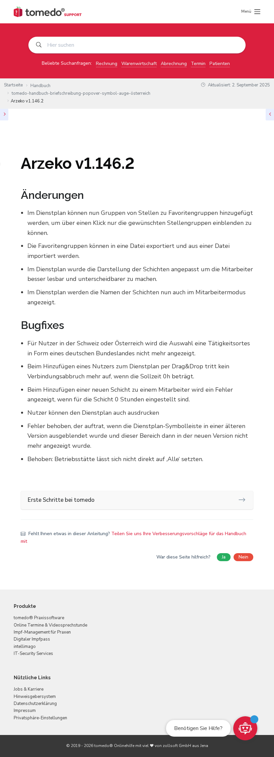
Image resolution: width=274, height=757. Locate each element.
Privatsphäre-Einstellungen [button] (40, 718)
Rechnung (106, 63)
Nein (243, 557)
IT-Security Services (33, 654)
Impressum (25, 711)
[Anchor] (89, 195)
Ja (224, 557)
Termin (198, 63)
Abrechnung (174, 63)
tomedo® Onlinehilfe (114, 745)
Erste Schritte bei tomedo (61, 500)
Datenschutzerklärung (35, 704)
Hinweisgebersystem (35, 697)
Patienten (220, 63)
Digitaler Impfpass (32, 639)
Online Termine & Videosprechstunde (50, 625)
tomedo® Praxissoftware (39, 618)
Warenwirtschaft (139, 63)
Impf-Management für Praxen (42, 632)
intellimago (25, 647)
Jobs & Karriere (28, 689)
